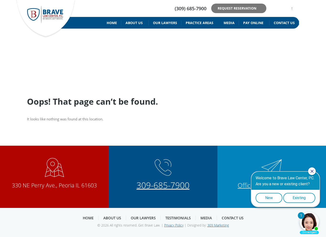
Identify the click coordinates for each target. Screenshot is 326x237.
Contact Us (284, 23)
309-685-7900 (163, 185)
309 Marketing (218, 225)
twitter (280, 8)
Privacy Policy (174, 225)
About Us (134, 23)
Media (229, 23)
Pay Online (253, 23)
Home (112, 23)
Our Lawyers (165, 23)
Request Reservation (237, 8)
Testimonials (178, 218)
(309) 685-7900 (190, 8)
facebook (273, 8)
